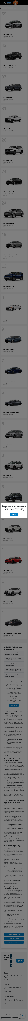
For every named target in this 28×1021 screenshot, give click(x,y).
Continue (14, 514)
